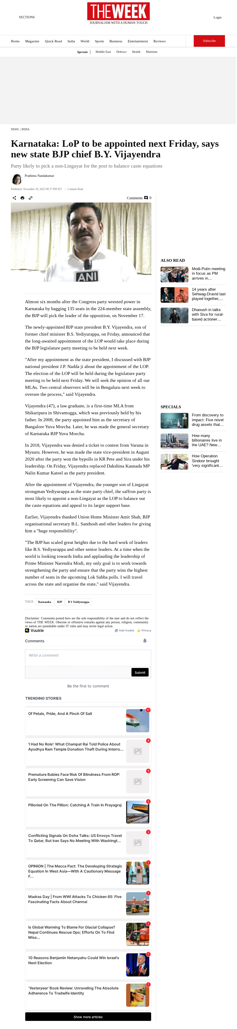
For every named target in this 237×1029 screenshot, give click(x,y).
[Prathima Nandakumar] (16, 179)
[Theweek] (118, 11)
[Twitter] (107, 29)
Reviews (159, 41)
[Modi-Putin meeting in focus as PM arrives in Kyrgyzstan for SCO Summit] (174, 274)
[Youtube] (122, 29)
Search (190, 41)
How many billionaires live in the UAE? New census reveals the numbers (208, 445)
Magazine (32, 41)
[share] (14, 197)
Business (115, 41)
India (71, 41)
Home (15, 41)
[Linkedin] (130, 29)
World (85, 41)
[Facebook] (99, 29)
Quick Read (53, 41)
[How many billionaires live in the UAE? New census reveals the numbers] (174, 441)
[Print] (22, 197)
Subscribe (209, 41)
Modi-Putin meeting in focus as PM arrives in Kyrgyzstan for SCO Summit (208, 278)
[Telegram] (137, 29)
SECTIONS (27, 17)
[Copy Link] (30, 197)
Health (136, 51)
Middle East (103, 51)
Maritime (152, 51)
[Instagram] (115, 29)
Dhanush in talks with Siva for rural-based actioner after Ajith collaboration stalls (208, 319)
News (15, 129)
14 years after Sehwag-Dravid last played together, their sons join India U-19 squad (209, 299)
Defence (121, 51)
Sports (99, 41)
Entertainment (138, 41)
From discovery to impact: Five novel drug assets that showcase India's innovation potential (208, 424)
